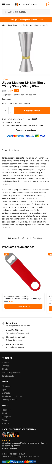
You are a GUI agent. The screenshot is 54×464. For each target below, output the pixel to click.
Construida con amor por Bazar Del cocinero (21, 456)
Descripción (14, 150)
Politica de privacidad (11, 372)
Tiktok (4, 413)
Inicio (4, 25)
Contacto (6, 393)
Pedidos (5, 366)
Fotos (4, 150)
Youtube (5, 423)
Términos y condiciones (12, 396)
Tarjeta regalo (8, 376)
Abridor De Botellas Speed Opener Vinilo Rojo (22, 299)
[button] (48, 4)
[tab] (4, 150)
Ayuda (4, 389)
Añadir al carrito (32, 110)
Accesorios (9, 296)
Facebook (6, 410)
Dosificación (27, 25)
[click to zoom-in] (26, 52)
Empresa (5, 362)
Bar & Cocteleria (14, 25)
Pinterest (6, 420)
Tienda (5, 369)
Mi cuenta (6, 386)
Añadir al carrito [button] (23, 306)
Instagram (6, 416)
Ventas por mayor (9, 399)
